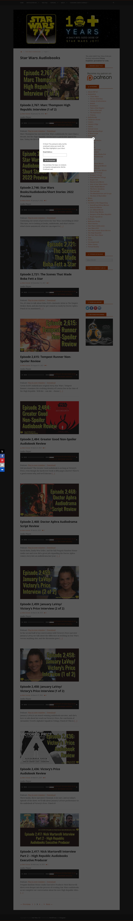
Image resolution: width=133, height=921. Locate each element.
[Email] (2, 465)
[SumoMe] (2, 469)
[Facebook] (2, 456)
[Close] (93, 138)
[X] (2, 451)
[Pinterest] (2, 460)
